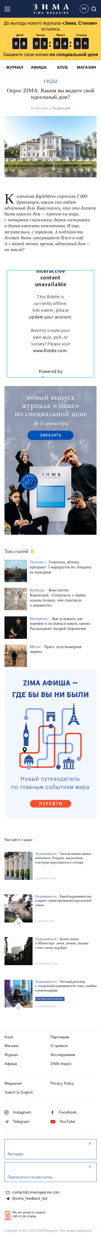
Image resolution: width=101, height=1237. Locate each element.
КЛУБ (62, 67)
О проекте (59, 1046)
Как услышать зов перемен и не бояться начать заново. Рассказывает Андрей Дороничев (60, 624)
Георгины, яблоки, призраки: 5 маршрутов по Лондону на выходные (60, 567)
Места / (36, 647)
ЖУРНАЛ (14, 67)
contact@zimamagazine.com (35, 1192)
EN (84, 8)
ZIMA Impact (61, 1064)
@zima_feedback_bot (29, 1199)
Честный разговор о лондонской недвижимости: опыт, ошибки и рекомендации (66, 986)
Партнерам (59, 1037)
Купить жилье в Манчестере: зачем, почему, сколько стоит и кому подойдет (61, 943)
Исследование (62, 1055)
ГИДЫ (51, 81)
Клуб (8, 1037)
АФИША (39, 67)
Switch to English (18, 1092)
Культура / (39, 590)
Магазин (11, 1046)
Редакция (61, 108)
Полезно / (38, 562)
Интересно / (40, 619)
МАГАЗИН (86, 67)
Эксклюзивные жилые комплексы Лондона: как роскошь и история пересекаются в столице (63, 858)
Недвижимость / (47, 854)
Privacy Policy (62, 1083)
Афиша (10, 1064)
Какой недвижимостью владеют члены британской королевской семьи (63, 900)
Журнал (11, 1055)
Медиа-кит (13, 1083)
